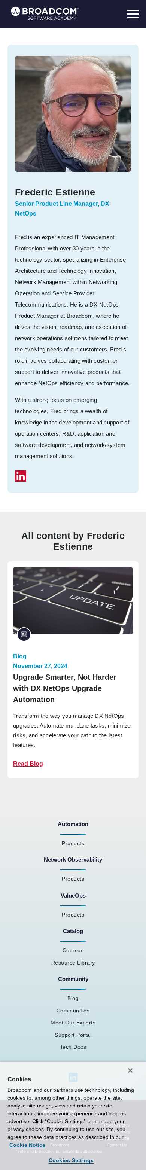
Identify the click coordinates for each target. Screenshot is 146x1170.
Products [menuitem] (73, 843)
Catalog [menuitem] (73, 931)
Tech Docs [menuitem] (73, 1047)
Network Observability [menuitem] (73, 859)
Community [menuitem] (73, 979)
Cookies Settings (71, 1160)
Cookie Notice (27, 1145)
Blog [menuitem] (73, 998)
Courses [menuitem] (73, 950)
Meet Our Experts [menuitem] (73, 1023)
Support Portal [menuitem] (73, 1035)
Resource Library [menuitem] (73, 963)
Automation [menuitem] (73, 824)
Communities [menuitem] (73, 1011)
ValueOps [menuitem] (73, 895)
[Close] (130, 1070)
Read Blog (28, 764)
